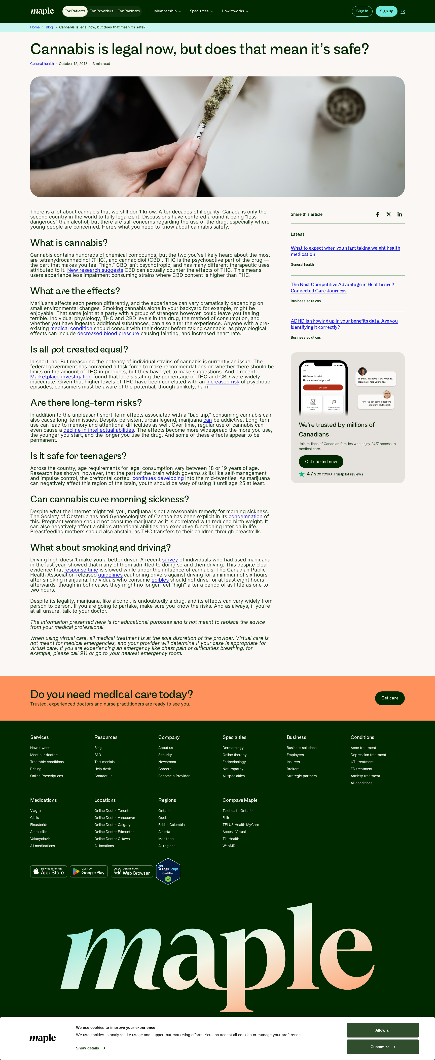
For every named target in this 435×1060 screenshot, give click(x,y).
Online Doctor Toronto (112, 810)
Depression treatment (368, 755)
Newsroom (167, 762)
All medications (42, 846)
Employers (295, 755)
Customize (380, 1046)
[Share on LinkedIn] (400, 214)
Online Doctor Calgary (112, 824)
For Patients (75, 11)
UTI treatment (362, 762)
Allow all (382, 1030)
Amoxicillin (38, 831)
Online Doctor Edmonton (114, 831)
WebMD (229, 846)
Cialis (34, 817)
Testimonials (104, 762)
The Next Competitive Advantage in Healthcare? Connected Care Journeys (342, 288)
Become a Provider (174, 776)
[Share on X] (389, 214)
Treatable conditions (47, 762)
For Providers (102, 11)
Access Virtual (234, 831)
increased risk (222, 382)
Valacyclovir (40, 838)
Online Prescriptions (46, 776)
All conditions (361, 783)
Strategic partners (302, 776)
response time (81, 570)
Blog (49, 27)
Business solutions (306, 301)
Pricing (36, 769)
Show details (87, 1048)
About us (165, 747)
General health (42, 63)
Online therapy (235, 755)
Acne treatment (363, 747)
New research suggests (95, 270)
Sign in (362, 11)
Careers (164, 769)
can (207, 420)
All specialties (234, 776)
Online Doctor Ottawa (112, 838)
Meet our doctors (44, 755)
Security (165, 755)
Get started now (321, 461)
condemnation (246, 516)
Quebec (164, 817)
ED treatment (361, 769)
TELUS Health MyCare (241, 824)
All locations (104, 846)
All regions (166, 846)
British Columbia (171, 824)
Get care (389, 698)
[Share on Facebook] (378, 214)
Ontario (164, 810)
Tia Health (231, 838)
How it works (233, 11)
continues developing (158, 478)
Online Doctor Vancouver (114, 817)
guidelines (110, 575)
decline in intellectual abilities (98, 430)
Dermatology (233, 747)
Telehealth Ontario (237, 810)
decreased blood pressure (108, 333)
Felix (226, 817)
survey (170, 560)
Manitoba (166, 838)
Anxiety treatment (365, 776)
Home (35, 27)
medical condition (71, 328)
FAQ (97, 755)
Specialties (199, 11)
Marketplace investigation (61, 377)
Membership (165, 11)
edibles (160, 580)
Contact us (103, 776)
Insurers (293, 762)
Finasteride (39, 824)
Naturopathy (233, 769)
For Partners (129, 11)
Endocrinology (234, 762)
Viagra (35, 810)
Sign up (386, 11)
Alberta (164, 831)
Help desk (102, 769)
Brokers (293, 769)
